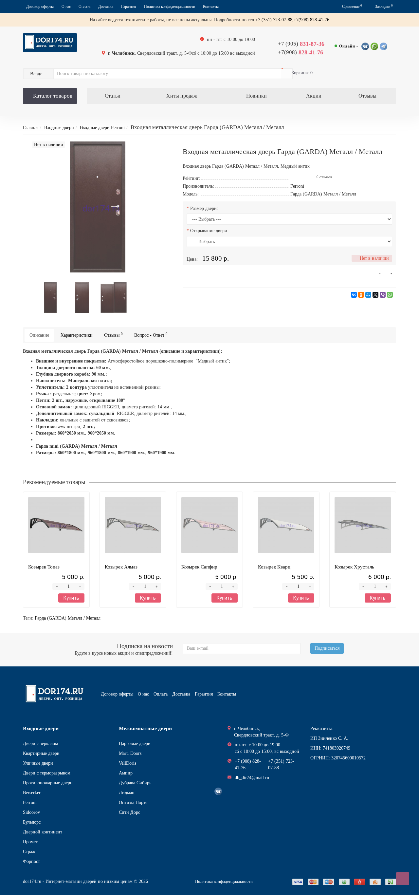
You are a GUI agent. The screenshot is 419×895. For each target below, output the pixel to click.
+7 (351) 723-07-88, (274, 19)
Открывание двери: (209, 230)
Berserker (32, 792)
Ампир (126, 773)
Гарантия (128, 6)
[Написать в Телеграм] (383, 46)
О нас (66, 6)
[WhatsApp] (390, 295)
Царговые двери (135, 743)
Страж (29, 851)
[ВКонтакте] (354, 295)
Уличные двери (38, 763)
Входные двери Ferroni (102, 127)
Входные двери (59, 127)
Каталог (52, 96)
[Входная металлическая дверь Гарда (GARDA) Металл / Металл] (50, 297)
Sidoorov (31, 812)
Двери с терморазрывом (46, 773)
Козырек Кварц (274, 566)
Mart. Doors (130, 753)
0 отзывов (324, 177)
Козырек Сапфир (199, 566)
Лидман (127, 792)
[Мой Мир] (368, 295)
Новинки (256, 96)
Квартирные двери (41, 753)
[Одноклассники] (361, 295)
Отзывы (367, 96)
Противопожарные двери (48, 782)
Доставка (105, 6)
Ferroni (30, 802)
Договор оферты (40, 6)
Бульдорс (32, 822)
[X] (375, 295)
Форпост (31, 861)
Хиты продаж (181, 96)
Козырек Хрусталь (354, 566)
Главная (30, 127)
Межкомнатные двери (145, 728)
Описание (39, 335)
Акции (313, 96)
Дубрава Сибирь (135, 782)
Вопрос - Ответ (151, 335)
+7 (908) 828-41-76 (248, 764)
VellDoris (127, 763)
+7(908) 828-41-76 (311, 19)
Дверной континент (42, 832)
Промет (30, 841)
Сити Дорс (129, 812)
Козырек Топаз (44, 566)
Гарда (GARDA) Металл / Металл (67, 618)
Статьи (112, 96)
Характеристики (77, 335)
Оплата (84, 6)
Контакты (211, 6)
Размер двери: (204, 208)
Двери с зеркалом (40, 743)
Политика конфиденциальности (169, 6)
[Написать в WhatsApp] (374, 46)
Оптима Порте (133, 802)
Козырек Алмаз (121, 566)
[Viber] (383, 295)
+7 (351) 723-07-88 (281, 764)
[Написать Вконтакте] (365, 46)
